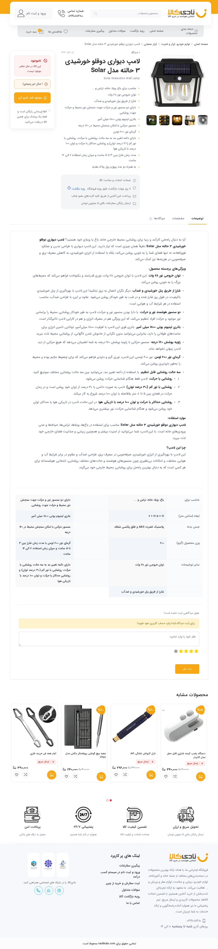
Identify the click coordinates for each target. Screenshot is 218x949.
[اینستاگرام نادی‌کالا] (59, 890)
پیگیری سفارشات (94, 31)
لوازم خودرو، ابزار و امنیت (175, 44)
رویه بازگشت (137, 31)
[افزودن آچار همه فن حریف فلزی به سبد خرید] (51, 774)
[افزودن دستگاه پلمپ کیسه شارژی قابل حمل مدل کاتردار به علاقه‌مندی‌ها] (166, 776)
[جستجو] (95, 13)
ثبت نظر (187, 669)
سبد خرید (33, 31)
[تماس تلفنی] (38, 890)
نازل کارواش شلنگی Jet (143, 753)
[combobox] (125, 13)
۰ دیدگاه (135, 53)
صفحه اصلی (157, 31)
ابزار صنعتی (150, 44)
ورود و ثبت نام (36, 13)
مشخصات (178, 218)
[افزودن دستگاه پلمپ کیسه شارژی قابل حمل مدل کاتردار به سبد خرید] (200, 776)
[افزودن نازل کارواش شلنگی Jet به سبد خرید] (151, 774)
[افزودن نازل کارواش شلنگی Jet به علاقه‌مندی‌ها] (116, 774)
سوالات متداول (117, 31)
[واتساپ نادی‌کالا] (48, 890)
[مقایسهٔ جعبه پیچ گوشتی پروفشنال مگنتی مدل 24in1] (75, 776)
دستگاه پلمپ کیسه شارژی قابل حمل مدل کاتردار (186, 755)
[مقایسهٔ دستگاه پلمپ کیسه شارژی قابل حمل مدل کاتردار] (175, 776)
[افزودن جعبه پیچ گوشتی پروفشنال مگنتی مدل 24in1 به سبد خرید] (101, 776)
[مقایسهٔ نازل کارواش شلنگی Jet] (125, 774)
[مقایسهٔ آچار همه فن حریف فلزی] (26, 774)
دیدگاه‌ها (157, 218)
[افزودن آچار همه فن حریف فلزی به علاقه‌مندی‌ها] (16, 774)
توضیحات (198, 218)
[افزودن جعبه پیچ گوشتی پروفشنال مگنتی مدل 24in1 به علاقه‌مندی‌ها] (66, 776)
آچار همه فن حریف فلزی (43, 753)
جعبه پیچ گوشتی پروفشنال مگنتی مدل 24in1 (85, 755)
